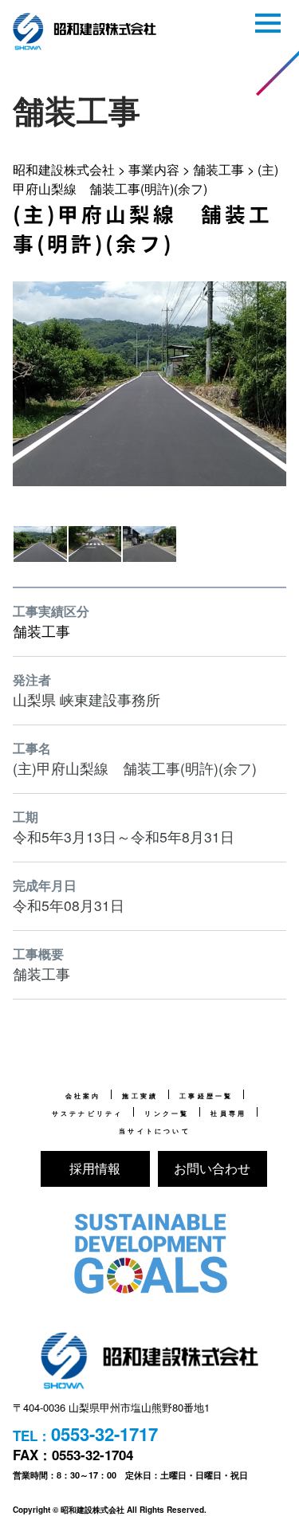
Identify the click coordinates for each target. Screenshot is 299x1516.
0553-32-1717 (104, 1434)
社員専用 (228, 1113)
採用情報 (94, 1168)
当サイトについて (155, 1131)
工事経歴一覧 (206, 1096)
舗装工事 (41, 631)
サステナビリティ (88, 1113)
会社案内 (83, 1096)
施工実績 (140, 1096)
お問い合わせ (212, 1168)
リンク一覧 (166, 1113)
